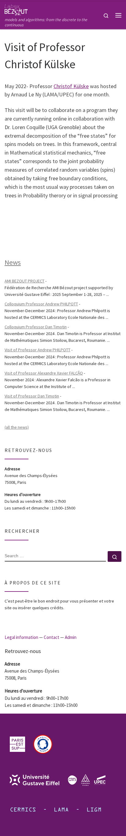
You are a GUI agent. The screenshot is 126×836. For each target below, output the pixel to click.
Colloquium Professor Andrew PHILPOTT (41, 304)
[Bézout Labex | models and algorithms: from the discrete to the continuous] (16, 9)
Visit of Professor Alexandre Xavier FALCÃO (44, 373)
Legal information (21, 637)
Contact (51, 637)
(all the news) (17, 427)
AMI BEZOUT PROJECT (24, 281)
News (13, 262)
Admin (70, 637)
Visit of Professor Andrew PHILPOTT (37, 350)
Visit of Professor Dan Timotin (32, 396)
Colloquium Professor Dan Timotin (36, 327)
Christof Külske (71, 86)
